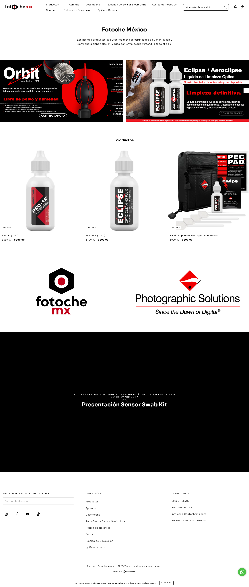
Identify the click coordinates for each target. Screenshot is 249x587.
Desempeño (92, 4)
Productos (53, 4)
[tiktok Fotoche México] (38, 514)
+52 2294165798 (182, 507)
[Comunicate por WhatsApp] (242, 572)
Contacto (51, 10)
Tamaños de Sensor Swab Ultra (126, 4)
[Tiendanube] (124, 571)
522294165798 (181, 500)
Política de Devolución (77, 10)
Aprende (74, 4)
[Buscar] (225, 7)
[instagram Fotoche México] (7, 514)
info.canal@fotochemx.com (189, 513)
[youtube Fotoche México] (28, 514)
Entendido (166, 583)
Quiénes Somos (107, 10)
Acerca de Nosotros (164, 4)
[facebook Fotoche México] (17, 514)
